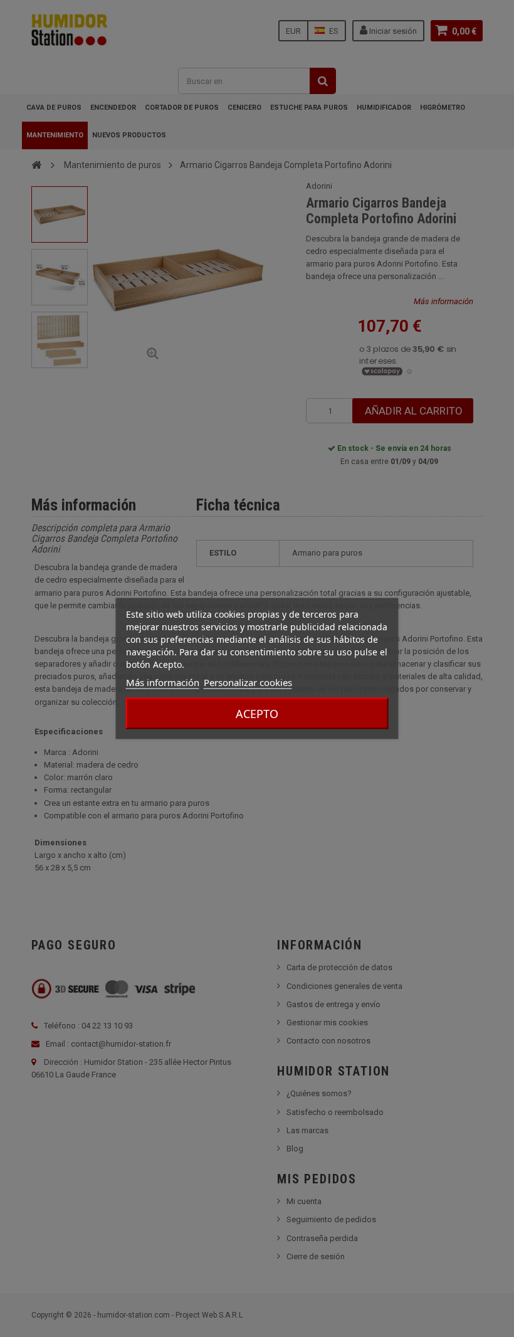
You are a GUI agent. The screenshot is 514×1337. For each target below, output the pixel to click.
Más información (162, 682)
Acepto (257, 713)
